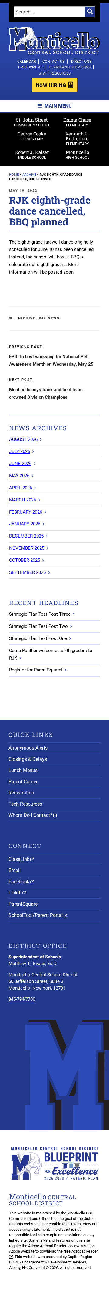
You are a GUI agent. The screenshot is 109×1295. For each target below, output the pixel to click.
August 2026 (23, 439)
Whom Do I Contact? (30, 815)
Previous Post (25, 347)
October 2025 (24, 560)
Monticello (77, 154)
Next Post (21, 380)
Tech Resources (25, 804)
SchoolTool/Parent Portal (35, 915)
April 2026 (20, 488)
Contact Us (53, 61)
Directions (81, 61)
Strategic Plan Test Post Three (40, 614)
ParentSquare (23, 904)
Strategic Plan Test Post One (38, 638)
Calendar (26, 61)
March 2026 (22, 500)
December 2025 (26, 536)
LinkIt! (14, 893)
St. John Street (32, 122)
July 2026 (19, 451)
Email (14, 870)
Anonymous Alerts (28, 748)
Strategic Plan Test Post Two (38, 626)
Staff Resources (55, 73)
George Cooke (32, 136)
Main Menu (58, 106)
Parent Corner (23, 781)
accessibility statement (29, 1229)
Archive (27, 318)
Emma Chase (77, 122)
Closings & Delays (27, 759)
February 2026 (25, 512)
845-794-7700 (21, 999)
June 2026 (20, 463)
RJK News (49, 318)
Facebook (18, 881)
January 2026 (24, 524)
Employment (30, 67)
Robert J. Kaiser (32, 154)
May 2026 (19, 475)
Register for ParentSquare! (35, 670)
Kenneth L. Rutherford (77, 138)
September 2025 (27, 572)
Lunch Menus (23, 770)
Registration (21, 793)
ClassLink (18, 859)
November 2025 (26, 548)
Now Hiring (51, 85)
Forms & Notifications (70, 67)
